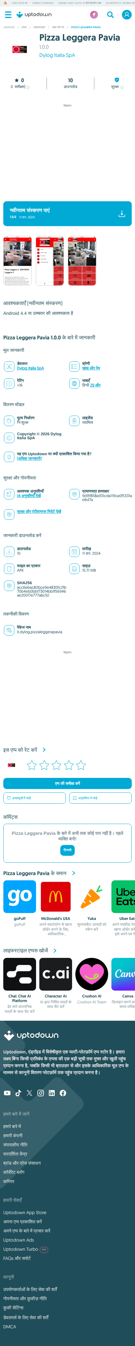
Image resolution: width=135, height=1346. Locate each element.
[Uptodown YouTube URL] (7, 1093)
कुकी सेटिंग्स (13, 1308)
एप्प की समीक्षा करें (67, 783)
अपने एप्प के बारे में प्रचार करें (26, 1231)
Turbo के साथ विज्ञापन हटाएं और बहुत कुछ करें (64, 192)
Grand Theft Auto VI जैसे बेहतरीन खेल (80, 3)
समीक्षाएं (18, 86)
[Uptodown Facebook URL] (63, 1093)
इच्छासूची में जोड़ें (21, 798)
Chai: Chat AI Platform (20, 998)
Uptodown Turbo (24, 1249)
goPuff (20, 918)
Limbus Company (42, 3)
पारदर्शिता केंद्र (15, 1154)
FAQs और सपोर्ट (17, 1258)
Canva (127, 996)
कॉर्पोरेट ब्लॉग (13, 1172)
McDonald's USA (55, 918)
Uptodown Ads (18, 1240)
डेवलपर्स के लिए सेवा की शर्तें (25, 1317)
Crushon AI (92, 996)
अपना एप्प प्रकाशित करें (22, 1222)
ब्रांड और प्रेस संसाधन (22, 1163)
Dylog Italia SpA (57, 55)
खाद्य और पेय (91, 368)
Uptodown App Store (25, 1212)
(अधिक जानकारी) (29, 458)
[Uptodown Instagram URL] (41, 1093)
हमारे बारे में (12, 1126)
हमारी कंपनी (12, 1136)
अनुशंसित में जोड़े (87, 798)
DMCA (9, 1327)
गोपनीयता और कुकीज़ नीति (25, 1298)
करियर (8, 1181)
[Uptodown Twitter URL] (29, 1093)
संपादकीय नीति (15, 1145)
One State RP (20, 3)
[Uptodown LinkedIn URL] (52, 1093)
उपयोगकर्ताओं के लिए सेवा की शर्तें (30, 1289)
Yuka (91, 918)
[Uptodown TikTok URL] (18, 1093)
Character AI (56, 996)
